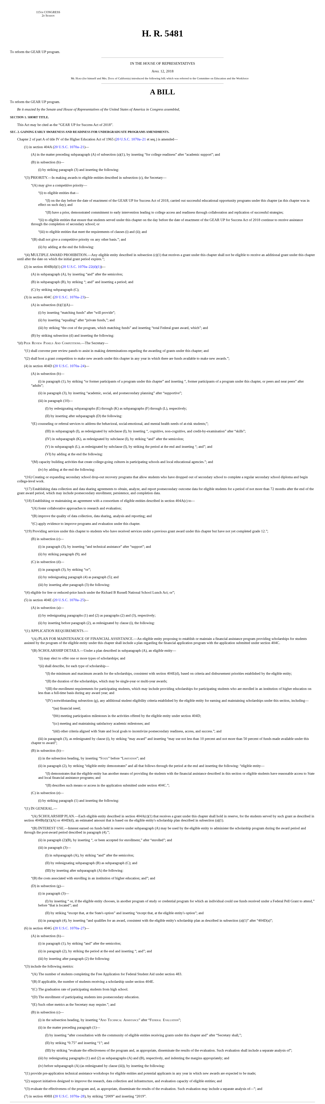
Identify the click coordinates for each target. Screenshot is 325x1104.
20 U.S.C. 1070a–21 (131, 139)
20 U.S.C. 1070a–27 (69, 928)
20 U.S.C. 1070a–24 (69, 366)
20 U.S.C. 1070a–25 (69, 600)
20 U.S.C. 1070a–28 (69, 1096)
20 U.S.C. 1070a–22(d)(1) (81, 267)
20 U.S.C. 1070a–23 (69, 297)
